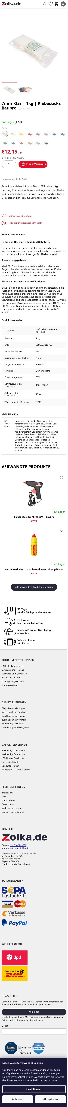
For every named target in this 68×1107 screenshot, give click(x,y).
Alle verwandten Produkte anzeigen (34, 586)
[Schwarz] (46, 143)
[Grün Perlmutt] (5, 143)
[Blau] (54, 134)
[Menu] (63, 4)
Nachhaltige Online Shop (14, 750)
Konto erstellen (9, 685)
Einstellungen (34, 1089)
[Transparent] (13, 134)
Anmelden (34, 1011)
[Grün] (13, 143)
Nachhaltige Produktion (13, 754)
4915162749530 (18, 845)
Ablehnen (17, 1099)
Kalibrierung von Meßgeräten (16, 727)
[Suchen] (44, 4)
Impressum (7, 792)
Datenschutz (8, 804)
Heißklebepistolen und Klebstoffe (47, 331)
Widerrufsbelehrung (12, 808)
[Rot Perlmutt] (37, 134)
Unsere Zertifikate (10, 762)
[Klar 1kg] (5, 134)
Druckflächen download (13, 716)
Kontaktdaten (8, 800)
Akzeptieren (50, 1099)
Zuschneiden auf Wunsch (14, 719)
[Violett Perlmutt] (46, 134)
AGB (4, 796)
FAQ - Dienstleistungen (13, 708)
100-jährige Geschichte (13, 758)
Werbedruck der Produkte (14, 712)
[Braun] (21, 143)
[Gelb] (21, 134)
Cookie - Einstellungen (13, 812)
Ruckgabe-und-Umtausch (14, 673)
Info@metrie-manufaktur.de (15, 848)
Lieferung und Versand (13, 670)
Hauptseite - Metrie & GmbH (16, 769)
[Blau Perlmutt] (62, 134)
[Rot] (29, 134)
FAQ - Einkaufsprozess (13, 666)
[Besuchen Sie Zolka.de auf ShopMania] (38, 1048)
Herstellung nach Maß (13, 723)
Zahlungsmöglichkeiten (13, 681)
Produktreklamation (11, 677)
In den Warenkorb (36, 163)
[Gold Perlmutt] (29, 143)
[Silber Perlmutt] (37, 143)
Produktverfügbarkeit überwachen (25, 222)
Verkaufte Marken (10, 766)
